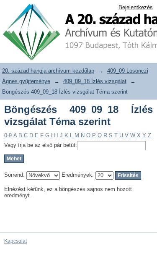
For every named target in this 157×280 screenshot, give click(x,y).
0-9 (8, 135)
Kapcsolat (15, 241)
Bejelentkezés (135, 7)
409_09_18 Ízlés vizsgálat (94, 81)
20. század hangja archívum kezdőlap (48, 71)
